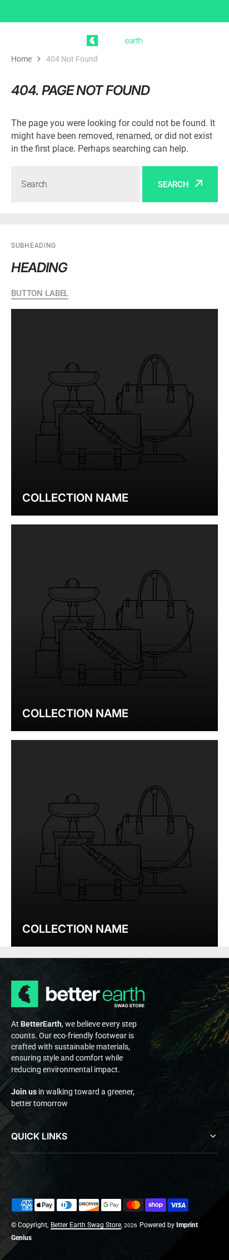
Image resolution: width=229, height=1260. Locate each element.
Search (173, 184)
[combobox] (75, 184)
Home (21, 58)
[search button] (39, 40)
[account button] (189, 40)
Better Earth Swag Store (86, 1225)
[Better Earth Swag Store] (114, 40)
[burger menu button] (17, 40)
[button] (211, 40)
